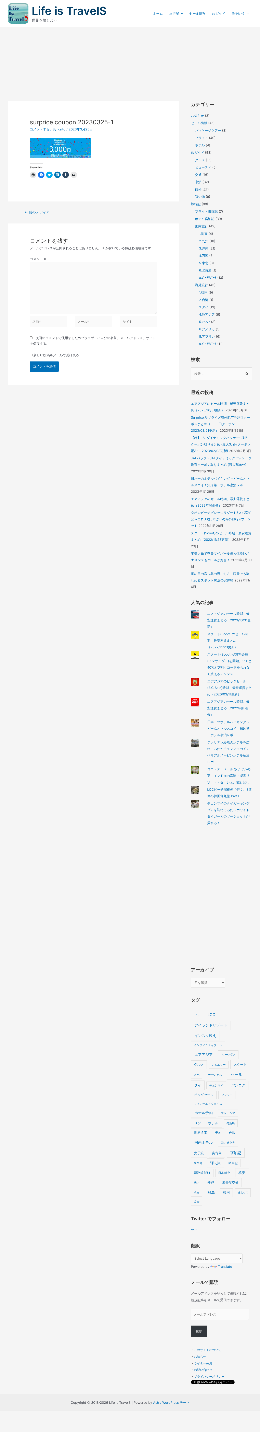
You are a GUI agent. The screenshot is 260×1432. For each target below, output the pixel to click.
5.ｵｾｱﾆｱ (204, 322)
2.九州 (203, 241)
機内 (196, 1182)
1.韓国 (203, 292)
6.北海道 (205, 270)
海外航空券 (230, 1182)
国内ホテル (203, 1142)
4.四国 (203, 256)
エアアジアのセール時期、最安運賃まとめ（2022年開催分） (228, 708)
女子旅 (199, 1153)
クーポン (228, 1055)
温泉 (196, 1192)
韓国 (226, 1192)
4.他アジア (207, 314)
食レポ (243, 1192)
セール (236, 1074)
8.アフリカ (207, 336)
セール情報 (197, 13)
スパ (196, 1074)
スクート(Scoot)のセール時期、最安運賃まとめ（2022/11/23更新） (227, 640)
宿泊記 (235, 1153)
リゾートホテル (206, 1123)
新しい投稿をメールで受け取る (56, 355)
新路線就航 (202, 1173)
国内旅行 (201, 226)
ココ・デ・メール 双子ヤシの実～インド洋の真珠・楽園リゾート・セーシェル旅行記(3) (229, 775)
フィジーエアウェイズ (208, 1103)
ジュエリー (218, 1064)
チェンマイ (216, 1085)
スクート (240, 1064)
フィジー (227, 1095)
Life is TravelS (69, 11)
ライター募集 (203, 1363)
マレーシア (228, 1113)
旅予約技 (238, 13)
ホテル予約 (203, 1113)
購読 (199, 1331)
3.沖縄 (203, 248)
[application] (181, 13)
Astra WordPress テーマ (171, 1402)
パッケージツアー (208, 130)
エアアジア (203, 1054)
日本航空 (224, 1173)
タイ (197, 1085)
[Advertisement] (130, 57)
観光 (198, 189)
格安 (241, 1172)
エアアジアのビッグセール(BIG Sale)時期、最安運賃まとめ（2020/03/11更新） (229, 687)
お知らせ (197, 116)
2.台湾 (203, 300)
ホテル (200, 145)
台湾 (232, 1133)
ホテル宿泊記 (204, 219)
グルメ (200, 160)
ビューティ (203, 167)
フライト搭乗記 (206, 211)
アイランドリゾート (210, 1025)
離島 (211, 1192)
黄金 (196, 1201)
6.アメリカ (207, 329)
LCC (211, 1014)
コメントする (39, 129)
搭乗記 (233, 1163)
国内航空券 (228, 1142)
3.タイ (203, 307)
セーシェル (214, 1075)
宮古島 (217, 1153)
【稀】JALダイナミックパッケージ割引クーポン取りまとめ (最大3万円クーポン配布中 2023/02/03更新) (220, 444)
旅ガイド (218, 13)
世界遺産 (200, 1133)
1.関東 (203, 234)
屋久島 (198, 1163)
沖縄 (210, 1182)
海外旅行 (201, 285)
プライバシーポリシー (209, 1376)
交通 (198, 175)
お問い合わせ (203, 1370)
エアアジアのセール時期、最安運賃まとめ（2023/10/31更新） (229, 620)
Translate (225, 1266)
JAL (196, 1015)
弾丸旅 (215, 1163)
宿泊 (198, 182)
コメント (38, 259)
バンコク (238, 1085)
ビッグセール (203, 1095)
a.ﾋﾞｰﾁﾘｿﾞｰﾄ (207, 278)
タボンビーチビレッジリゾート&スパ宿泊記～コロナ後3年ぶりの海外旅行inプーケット (221, 519)
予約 (218, 1133)
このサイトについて (207, 1350)
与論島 (230, 1123)
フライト (201, 138)
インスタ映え (205, 1035)
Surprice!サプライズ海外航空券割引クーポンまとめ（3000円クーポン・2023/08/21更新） (220, 423)
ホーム (158, 13)
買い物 (200, 197)
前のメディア (37, 212)
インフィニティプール (208, 1045)
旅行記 (174, 13)
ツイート (197, 1230)
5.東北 (203, 263)
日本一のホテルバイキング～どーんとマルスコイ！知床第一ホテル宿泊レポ (228, 728)
